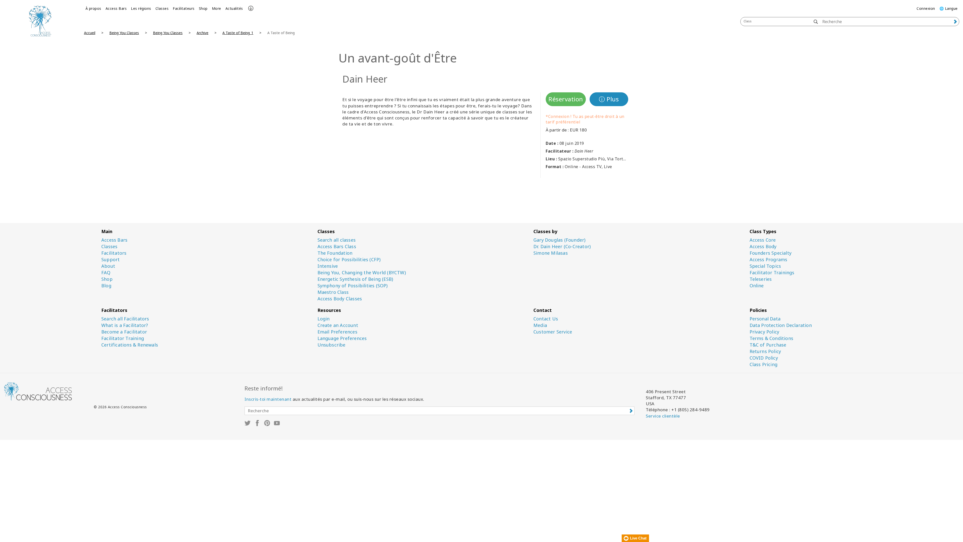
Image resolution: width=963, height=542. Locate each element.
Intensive (327, 266)
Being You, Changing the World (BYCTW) (361, 272)
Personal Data (765, 318)
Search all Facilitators (125, 318)
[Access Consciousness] (40, 20)
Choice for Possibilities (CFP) (349, 259)
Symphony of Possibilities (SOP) (352, 285)
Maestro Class (333, 292)
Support (110, 259)
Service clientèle (663, 416)
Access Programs (768, 259)
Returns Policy (765, 351)
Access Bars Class (336, 246)
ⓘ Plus (609, 99)
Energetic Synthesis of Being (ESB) (355, 279)
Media (540, 325)
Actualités (234, 8)
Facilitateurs (184, 8)
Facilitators (113, 253)
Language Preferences (342, 338)
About (108, 266)
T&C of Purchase (768, 345)
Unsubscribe (331, 345)
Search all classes (336, 240)
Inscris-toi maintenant (268, 399)
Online (757, 285)
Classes (162, 8)
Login (323, 318)
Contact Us (545, 318)
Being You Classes (124, 32)
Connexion (926, 8)
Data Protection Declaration (781, 325)
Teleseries (761, 279)
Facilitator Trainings (772, 272)
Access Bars (116, 8)
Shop (203, 8)
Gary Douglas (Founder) (559, 240)
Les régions (141, 8)
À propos (93, 8)
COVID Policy (764, 358)
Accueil (89, 32)
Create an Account (337, 325)
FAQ (106, 272)
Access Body (763, 246)
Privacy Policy (764, 331)
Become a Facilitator (124, 331)
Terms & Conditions (771, 338)
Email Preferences (337, 331)
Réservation (565, 99)
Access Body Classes (339, 298)
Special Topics (765, 266)
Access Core (763, 240)
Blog (106, 285)
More (216, 8)
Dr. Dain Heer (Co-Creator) (562, 246)
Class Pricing (764, 364)
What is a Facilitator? (124, 325)
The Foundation (335, 253)
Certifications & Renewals (129, 345)
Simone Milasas (550, 253)
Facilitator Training (122, 338)
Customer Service (552, 331)
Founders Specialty (771, 253)
